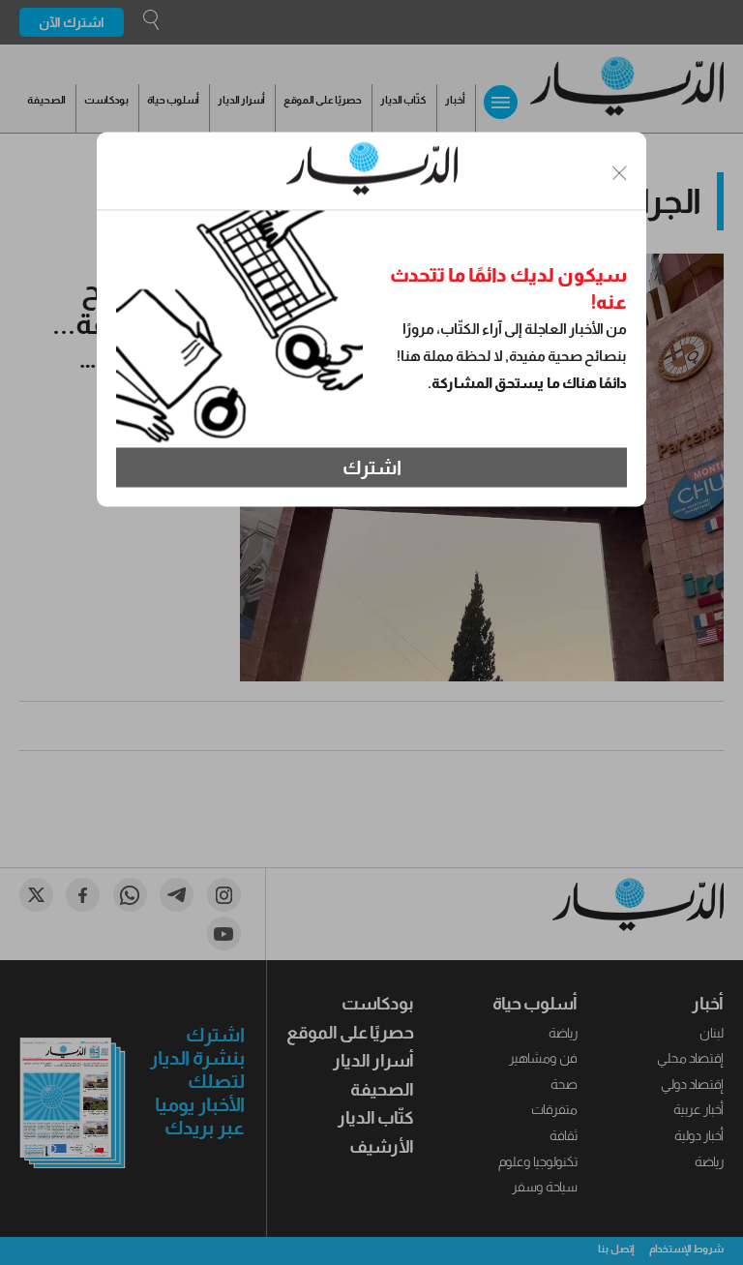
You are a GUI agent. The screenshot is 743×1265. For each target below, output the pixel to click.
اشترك (371, 467)
